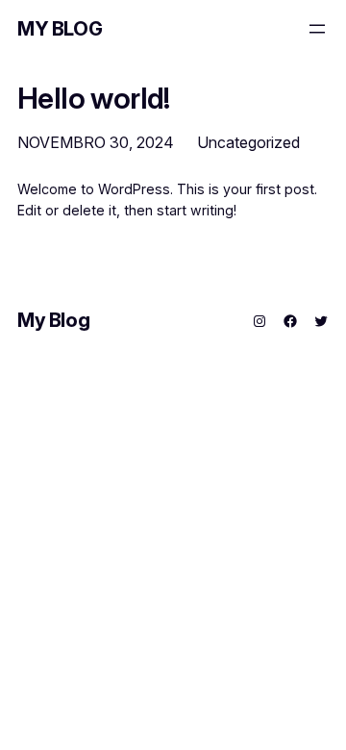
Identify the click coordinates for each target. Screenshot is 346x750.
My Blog (59, 28)
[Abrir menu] (317, 28)
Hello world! (93, 98)
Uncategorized (248, 142)
